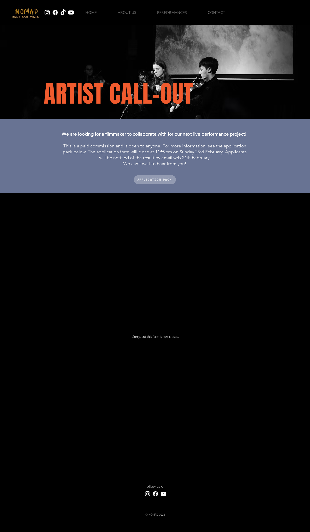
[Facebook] (55, 12)
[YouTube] (163, 493)
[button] (172, 12)
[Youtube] (71, 12)
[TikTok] (63, 12)
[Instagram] (47, 12)
